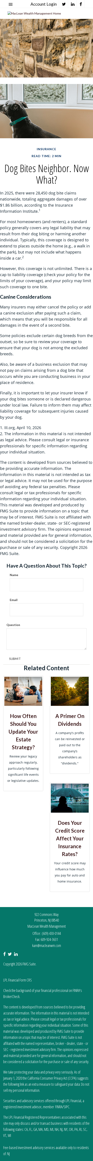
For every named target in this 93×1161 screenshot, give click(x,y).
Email (14, 600)
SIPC (66, 1106)
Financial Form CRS (20, 980)
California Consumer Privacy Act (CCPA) (52, 1078)
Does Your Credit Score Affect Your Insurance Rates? (70, 838)
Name (14, 575)
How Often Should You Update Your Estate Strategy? (23, 731)
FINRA (58, 1106)
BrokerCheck (11, 996)
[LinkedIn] (73, 4)
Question (13, 625)
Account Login (43, 4)
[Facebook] (80, 4)
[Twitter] (64, 4)
